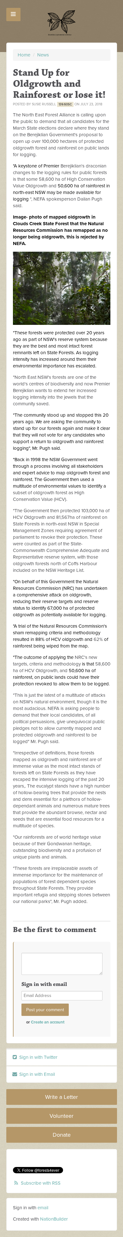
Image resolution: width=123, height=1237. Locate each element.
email (43, 1208)
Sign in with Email (36, 1074)
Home (24, 55)
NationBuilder (54, 1219)
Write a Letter (61, 1096)
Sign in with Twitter (37, 1057)
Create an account (47, 1022)
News (43, 55)
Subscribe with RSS (41, 1183)
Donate (62, 1134)
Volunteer (61, 1115)
